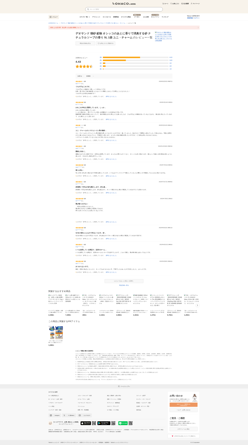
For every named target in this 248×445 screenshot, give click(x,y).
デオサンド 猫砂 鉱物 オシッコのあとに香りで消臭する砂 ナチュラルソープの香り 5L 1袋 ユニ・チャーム (93, 23)
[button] (89, 76)
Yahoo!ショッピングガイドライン (119, 442)
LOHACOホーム (53, 23)
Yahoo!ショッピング (53, 442)
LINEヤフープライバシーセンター (88, 442)
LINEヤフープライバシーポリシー (69, 442)
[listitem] (124, 27)
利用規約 (101, 442)
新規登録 (190, 18)
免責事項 (107, 442)
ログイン (197, 18)
